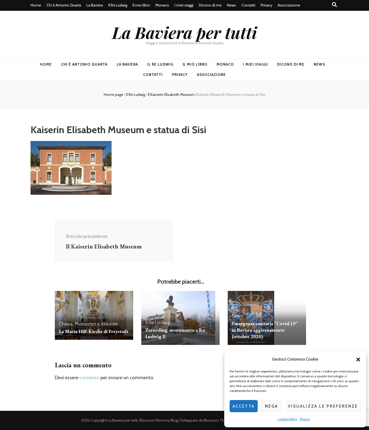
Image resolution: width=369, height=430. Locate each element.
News (231, 5)
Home (36, 5)
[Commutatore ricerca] (334, 4)
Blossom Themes (219, 420)
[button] (358, 359)
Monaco (162, 5)
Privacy (305, 419)
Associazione (289, 5)
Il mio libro (141, 5)
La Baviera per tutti (184, 32)
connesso (89, 378)
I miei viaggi (184, 5)
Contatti (248, 5)
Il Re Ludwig (117, 5)
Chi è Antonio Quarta (63, 5)
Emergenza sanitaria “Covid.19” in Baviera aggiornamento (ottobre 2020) (265, 330)
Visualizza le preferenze (323, 406)
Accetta (244, 406)
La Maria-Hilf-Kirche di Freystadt (93, 331)
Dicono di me (210, 5)
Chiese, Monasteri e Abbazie (88, 324)
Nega (271, 406)
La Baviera (94, 5)
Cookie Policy (287, 419)
